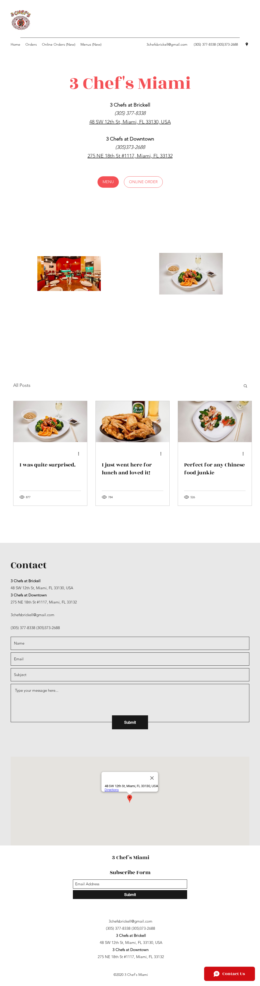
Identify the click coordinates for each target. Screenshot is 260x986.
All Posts (21, 385)
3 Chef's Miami (130, 857)
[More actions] (80, 454)
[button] (108, 182)
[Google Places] (246, 44)
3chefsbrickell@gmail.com (167, 44)
